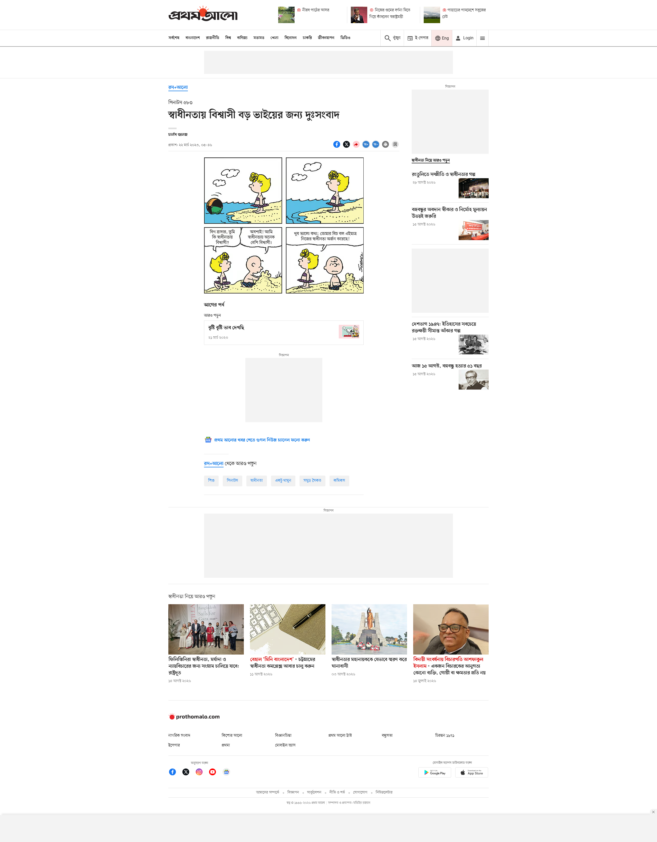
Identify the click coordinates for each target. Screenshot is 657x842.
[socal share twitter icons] (347, 147)
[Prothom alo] (203, 15)
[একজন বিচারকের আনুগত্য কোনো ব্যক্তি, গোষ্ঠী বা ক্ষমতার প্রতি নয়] (451, 629)
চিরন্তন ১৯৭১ (444, 736)
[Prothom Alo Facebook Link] (175, 773)
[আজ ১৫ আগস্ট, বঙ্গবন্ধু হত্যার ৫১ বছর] (474, 380)
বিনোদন (291, 38)
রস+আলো (178, 88)
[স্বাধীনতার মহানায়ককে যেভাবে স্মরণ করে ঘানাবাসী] (369, 629)
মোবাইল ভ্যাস (285, 745)
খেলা (274, 38)
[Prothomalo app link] (435, 773)
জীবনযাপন (326, 38)
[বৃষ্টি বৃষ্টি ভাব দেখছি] (349, 331)
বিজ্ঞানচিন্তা (283, 736)
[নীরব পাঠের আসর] (286, 15)
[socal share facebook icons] (337, 147)
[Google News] (226, 772)
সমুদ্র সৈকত (312, 481)
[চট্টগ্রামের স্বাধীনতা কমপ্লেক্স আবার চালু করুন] (287, 629)
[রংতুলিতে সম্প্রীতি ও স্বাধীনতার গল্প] (474, 188)
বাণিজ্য (242, 38)
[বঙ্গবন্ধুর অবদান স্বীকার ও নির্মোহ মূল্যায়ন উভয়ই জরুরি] (474, 230)
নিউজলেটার (384, 792)
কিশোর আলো (232, 736)
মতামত (259, 38)
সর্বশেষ (174, 38)
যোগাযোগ (360, 792)
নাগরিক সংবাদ (179, 736)
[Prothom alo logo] (194, 718)
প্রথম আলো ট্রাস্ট (340, 736)
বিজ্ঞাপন (293, 792)
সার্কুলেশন (314, 792)
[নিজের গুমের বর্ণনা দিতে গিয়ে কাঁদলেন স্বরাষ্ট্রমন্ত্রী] (359, 15)
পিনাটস (232, 481)
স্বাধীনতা (256, 481)
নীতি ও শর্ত (337, 792)
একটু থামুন (283, 481)
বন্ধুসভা (387, 736)
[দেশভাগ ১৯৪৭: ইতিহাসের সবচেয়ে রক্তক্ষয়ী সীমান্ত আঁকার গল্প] (474, 345)
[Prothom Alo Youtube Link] (215, 773)
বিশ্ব (228, 38)
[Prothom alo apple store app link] (472, 773)
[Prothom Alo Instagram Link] (201, 773)
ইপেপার (174, 745)
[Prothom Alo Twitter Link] (188, 773)
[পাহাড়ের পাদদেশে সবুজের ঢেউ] (432, 15)
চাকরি (307, 38)
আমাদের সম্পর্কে (267, 792)
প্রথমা (226, 745)
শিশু (211, 481)
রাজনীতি (212, 38)
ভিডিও (345, 38)
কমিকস (339, 481)
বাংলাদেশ (193, 38)
